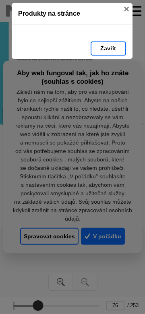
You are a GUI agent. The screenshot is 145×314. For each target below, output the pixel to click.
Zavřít (108, 48)
